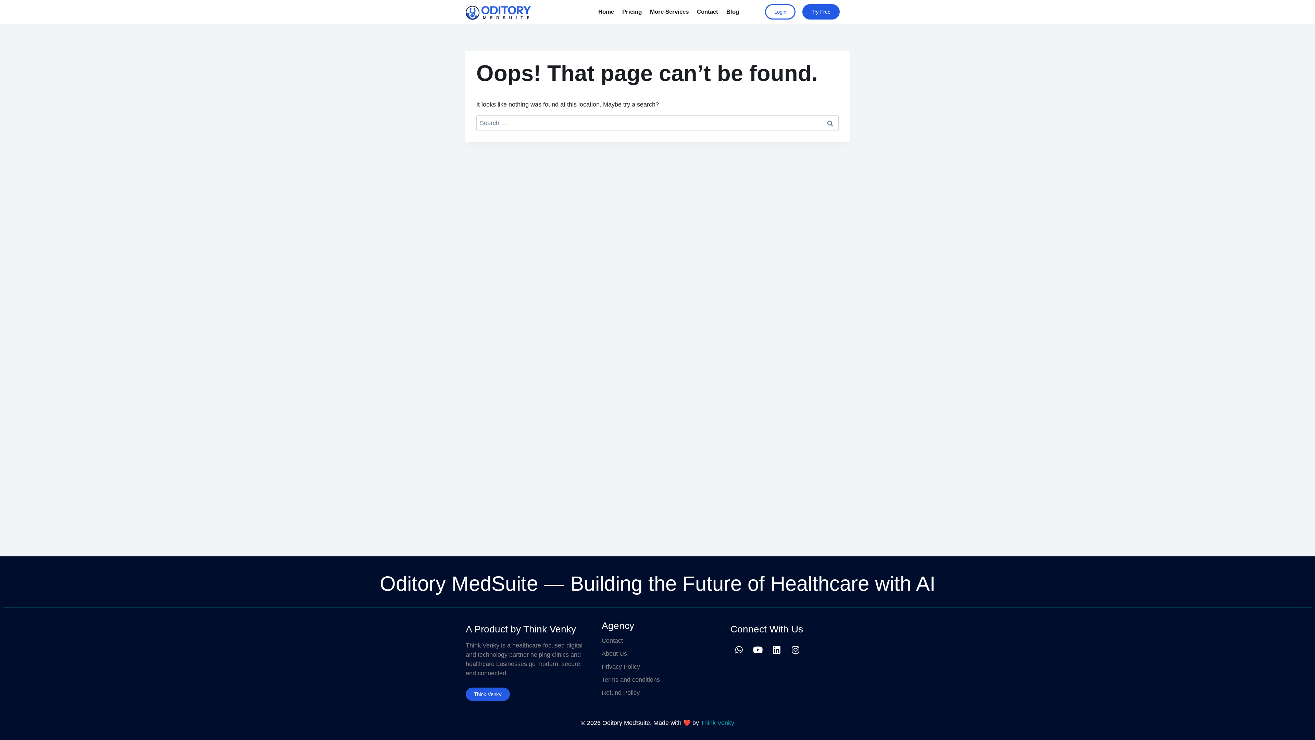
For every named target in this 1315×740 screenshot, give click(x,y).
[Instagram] (795, 649)
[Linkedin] (776, 649)
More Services (669, 12)
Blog (732, 12)
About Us (614, 653)
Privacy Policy (621, 666)
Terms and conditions (631, 679)
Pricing (632, 12)
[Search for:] (657, 123)
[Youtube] (757, 649)
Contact (707, 12)
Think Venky (717, 722)
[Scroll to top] (1299, 727)
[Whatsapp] (739, 649)
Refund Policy (621, 692)
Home (606, 12)
